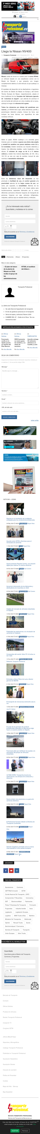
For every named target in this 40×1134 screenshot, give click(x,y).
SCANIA (21, 568)
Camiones (20, 887)
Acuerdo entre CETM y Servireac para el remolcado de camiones (19, 542)
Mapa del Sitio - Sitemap (10, 1086)
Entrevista (23, 684)
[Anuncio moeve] (21, 457)
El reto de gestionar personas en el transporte (20, 312)
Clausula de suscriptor (10, 1070)
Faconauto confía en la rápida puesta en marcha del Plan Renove (6, 342)
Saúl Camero (27, 569)
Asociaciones (9, 887)
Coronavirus (29, 898)
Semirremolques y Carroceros (14, 926)
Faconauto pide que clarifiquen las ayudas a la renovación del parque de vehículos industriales (21, 752)
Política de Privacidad (9, 1075)
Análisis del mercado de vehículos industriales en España (21, 609)
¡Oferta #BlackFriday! (9, 1037)
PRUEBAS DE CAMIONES (26, 659)
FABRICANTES (32, 336)
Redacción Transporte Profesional (16, 661)
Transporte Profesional (10, 55)
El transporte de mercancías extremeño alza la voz (21, 702)
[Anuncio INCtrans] (20, 32)
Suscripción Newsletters (10, 1059)
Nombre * (4, 391)
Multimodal (27, 919)
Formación (33, 905)
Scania (28, 923)
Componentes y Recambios (13, 898)
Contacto (22, 14)
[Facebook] (5, 870)
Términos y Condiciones (27, 232)
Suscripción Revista (9, 1064)
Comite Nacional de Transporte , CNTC (17, 894)
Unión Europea (9, 933)
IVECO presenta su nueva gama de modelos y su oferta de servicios (19, 342)
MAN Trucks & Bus (20, 916)
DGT (6, 901)
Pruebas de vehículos (9, 1012)
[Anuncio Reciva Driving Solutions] (21, 430)
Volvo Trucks (22, 933)
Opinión (7, 923)
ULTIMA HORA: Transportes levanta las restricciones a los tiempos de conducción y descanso (20, 776)
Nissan (4, 46)
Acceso (16, 14)
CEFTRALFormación (11, 891)
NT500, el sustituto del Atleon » (28, 267)
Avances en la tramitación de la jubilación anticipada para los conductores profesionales (21, 519)
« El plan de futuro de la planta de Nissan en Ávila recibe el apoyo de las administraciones (10, 272)
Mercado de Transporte (10, 995)
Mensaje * (5, 367)
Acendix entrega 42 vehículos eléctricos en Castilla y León (32, 341)
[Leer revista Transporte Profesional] (21, 480)
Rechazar (25, 1131)
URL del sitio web (7, 407)
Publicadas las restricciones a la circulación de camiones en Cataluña (21, 632)
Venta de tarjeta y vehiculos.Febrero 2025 (18, 314)
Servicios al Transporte (12, 930)
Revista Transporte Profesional (12, 1017)
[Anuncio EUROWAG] (21, 444)
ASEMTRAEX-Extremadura (26, 707)
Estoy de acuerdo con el (19, 232)
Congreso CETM (8, 1028)
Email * (4, 399)
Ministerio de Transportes (13, 919)
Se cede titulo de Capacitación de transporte (19, 309)
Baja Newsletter (8, 1092)
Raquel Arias (30, 523)
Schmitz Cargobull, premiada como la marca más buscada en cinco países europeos (20, 847)
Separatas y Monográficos (11, 1042)
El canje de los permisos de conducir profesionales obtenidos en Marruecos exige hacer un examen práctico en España (20, 728)
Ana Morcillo (8, 349)
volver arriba (35, 420)
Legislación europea (22, 912)
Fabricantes (10, 257)
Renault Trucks (18, 923)
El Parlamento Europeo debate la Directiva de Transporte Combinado (21, 822)
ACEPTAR (15, 1131)
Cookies (5, 1081)
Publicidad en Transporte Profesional (14, 1053)
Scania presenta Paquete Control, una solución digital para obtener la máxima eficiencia (21, 564)
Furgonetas (26, 257)
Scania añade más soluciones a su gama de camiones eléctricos (20, 800)
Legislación (8, 912)
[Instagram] (16, 870)
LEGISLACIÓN (23, 523)
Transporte (26, 930)
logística (8, 916)
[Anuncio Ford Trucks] (20, 6)
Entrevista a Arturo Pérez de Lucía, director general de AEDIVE (20, 680)
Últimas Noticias (8, 1006)
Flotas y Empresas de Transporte (15, 905)
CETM (21, 546)
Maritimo (31, 916)
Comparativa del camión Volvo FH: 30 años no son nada (21, 655)
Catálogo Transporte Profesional (13, 1048)
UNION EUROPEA (24, 826)
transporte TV (7, 1023)
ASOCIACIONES (23, 591)
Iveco (31, 908)
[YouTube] (11, 870)
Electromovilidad (16, 901)
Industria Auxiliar (21, 908)
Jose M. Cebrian (11, 709)
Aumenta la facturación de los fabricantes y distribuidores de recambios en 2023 (20, 587)
